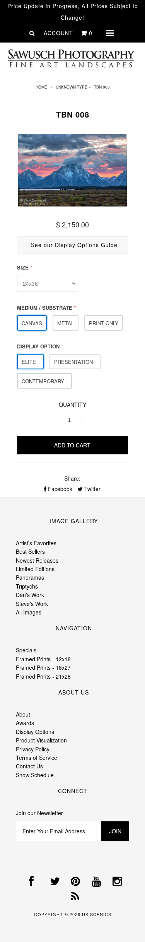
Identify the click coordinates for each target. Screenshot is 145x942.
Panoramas (30, 577)
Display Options (35, 732)
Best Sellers (30, 551)
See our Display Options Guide (74, 245)
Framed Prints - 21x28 (43, 676)
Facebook (59, 489)
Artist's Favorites (36, 543)
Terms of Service (36, 757)
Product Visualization (41, 740)
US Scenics (96, 914)
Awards (25, 723)
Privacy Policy (32, 749)
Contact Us (29, 766)
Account (58, 33)
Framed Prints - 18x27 (43, 667)
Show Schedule (35, 775)
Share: (72, 478)
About (23, 714)
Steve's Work (32, 604)
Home (41, 87)
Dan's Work (30, 595)
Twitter (92, 489)
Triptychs (27, 586)
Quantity (72, 404)
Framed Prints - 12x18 (43, 659)
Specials (26, 650)
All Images (28, 612)
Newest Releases (37, 560)
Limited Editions (35, 569)
